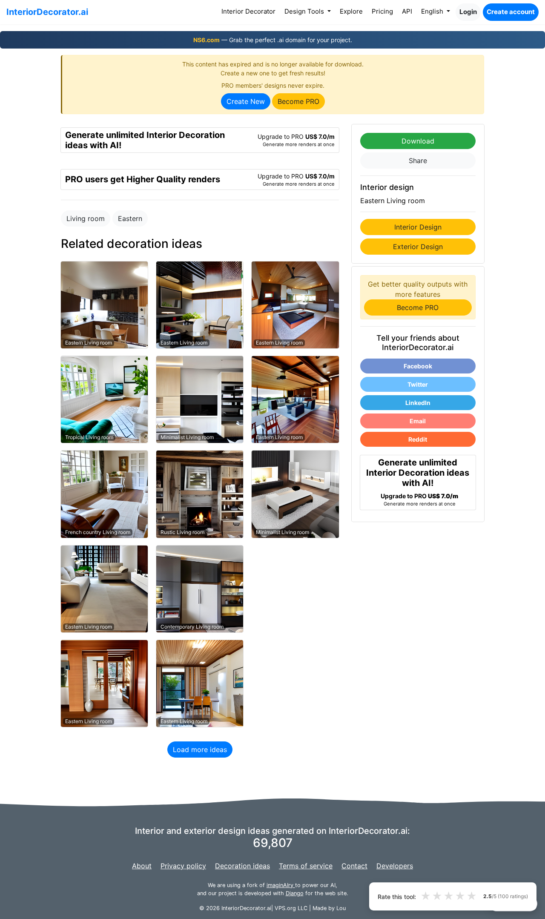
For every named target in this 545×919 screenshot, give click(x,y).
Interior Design (418, 227)
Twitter (417, 384)
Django (295, 893)
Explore (351, 11)
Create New (246, 101)
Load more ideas (200, 749)
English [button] (433, 11)
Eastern (130, 218)
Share (418, 160)
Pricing (382, 11)
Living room (85, 218)
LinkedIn (417, 402)
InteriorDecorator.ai (47, 12)
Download (418, 141)
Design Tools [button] (305, 11)
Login (468, 12)
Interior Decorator (250, 11)
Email (418, 421)
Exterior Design (418, 246)
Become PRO (298, 101)
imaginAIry (281, 885)
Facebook (418, 366)
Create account (511, 12)
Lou (341, 908)
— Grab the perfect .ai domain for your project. (272, 39)
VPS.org (285, 908)
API (407, 11)
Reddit (417, 439)
